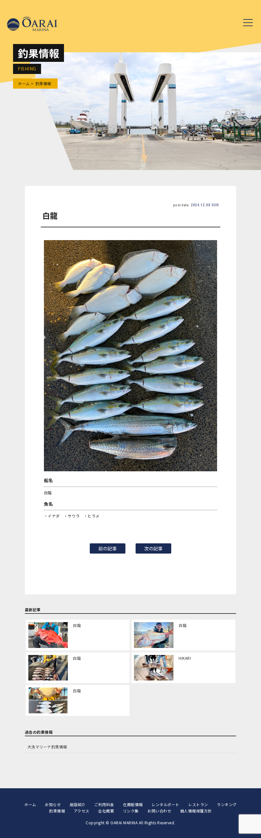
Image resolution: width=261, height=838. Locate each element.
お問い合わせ (159, 810)
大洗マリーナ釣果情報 (47, 746)
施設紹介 (78, 804)
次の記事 (153, 548)
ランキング (227, 804)
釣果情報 (57, 810)
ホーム (24, 83)
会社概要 (106, 810)
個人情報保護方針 (196, 810)
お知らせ (53, 804)
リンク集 (131, 810)
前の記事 (107, 548)
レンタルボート (166, 804)
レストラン (198, 804)
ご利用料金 (104, 804)
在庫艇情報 (133, 804)
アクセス (81, 810)
